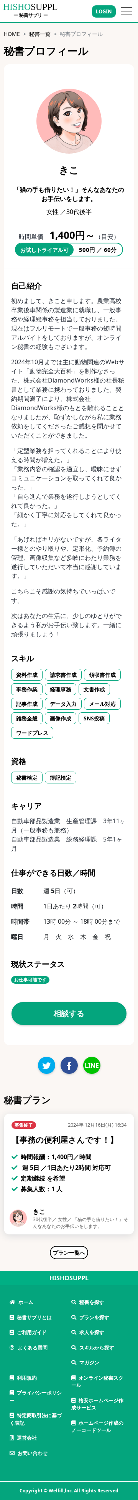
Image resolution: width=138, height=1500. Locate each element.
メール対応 (102, 703)
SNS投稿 (94, 718)
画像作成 (60, 718)
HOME (12, 33)
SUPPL (30, 7)
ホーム (25, 1302)
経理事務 (60, 689)
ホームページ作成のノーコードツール (97, 1426)
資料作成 (27, 674)
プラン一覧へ (69, 1252)
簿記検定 (60, 777)
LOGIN (104, 11)
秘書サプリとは (34, 1317)
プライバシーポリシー (36, 1396)
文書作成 (94, 689)
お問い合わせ (33, 1453)
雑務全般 (27, 718)
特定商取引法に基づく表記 (36, 1419)
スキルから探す (96, 1347)
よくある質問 (33, 1347)
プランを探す (94, 1317)
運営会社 (27, 1437)
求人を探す (91, 1332)
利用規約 (27, 1377)
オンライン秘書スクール (97, 1381)
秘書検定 (27, 777)
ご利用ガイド (32, 1332)
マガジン (89, 1362)
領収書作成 (102, 674)
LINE (92, 1065)
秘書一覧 (40, 33)
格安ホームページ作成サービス (97, 1404)
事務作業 (27, 689)
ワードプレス (32, 732)
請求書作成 (63, 674)
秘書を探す (91, 1302)
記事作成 (27, 703)
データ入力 (63, 703)
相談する (69, 1013)
